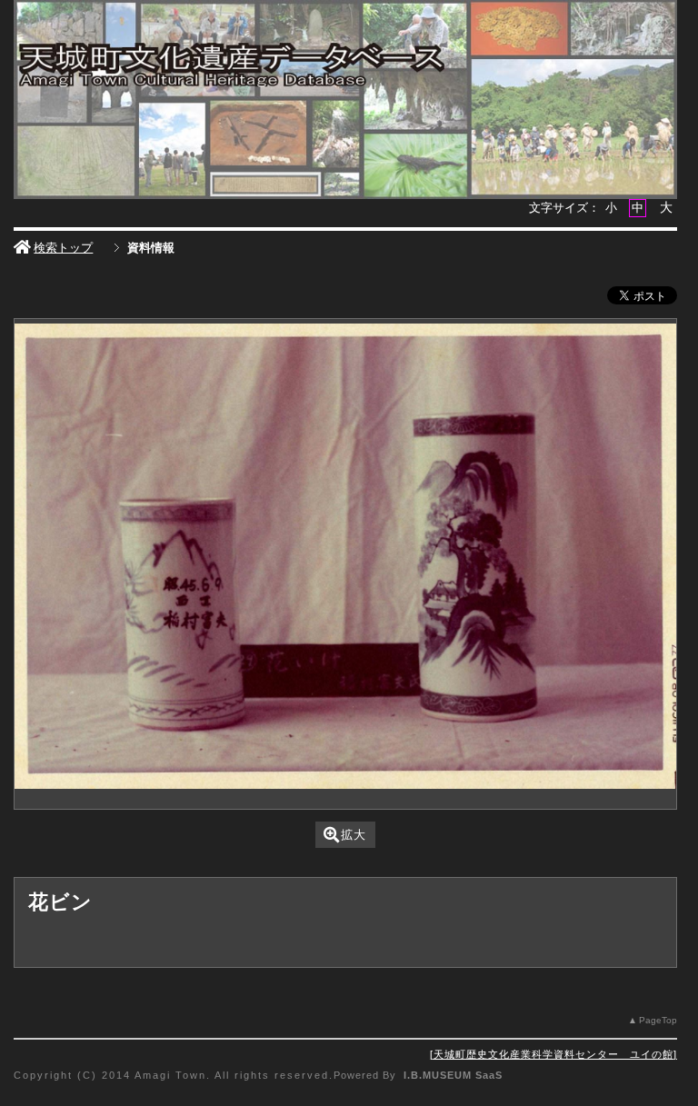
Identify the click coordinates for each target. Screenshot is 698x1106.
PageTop (658, 1020)
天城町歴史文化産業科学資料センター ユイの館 (553, 1054)
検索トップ (63, 247)
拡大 (353, 835)
